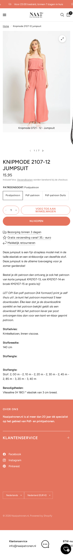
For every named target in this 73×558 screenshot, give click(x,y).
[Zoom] (62, 38)
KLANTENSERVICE (20, 438)
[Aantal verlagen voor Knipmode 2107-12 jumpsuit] (6, 210)
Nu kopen (36, 221)
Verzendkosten (25, 179)
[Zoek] (62, 14)
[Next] (43, 151)
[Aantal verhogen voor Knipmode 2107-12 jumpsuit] (16, 210)
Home (6, 26)
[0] (67, 14)
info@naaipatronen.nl (22, 546)
